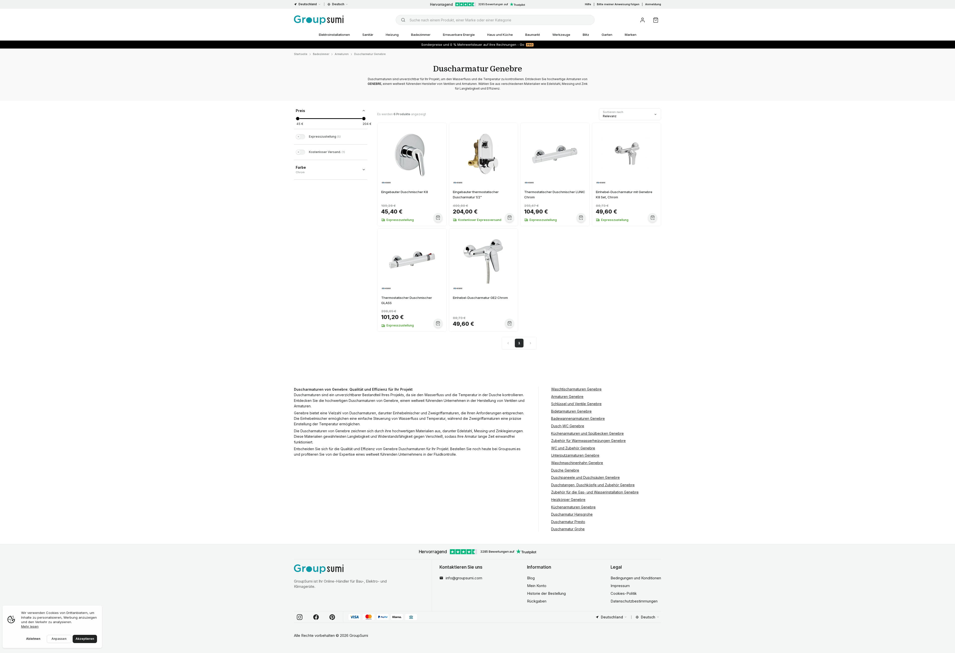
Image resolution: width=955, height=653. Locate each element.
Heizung (392, 35)
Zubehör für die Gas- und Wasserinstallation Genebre (595, 492)
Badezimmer (420, 35)
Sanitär (367, 35)
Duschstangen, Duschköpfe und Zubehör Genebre (593, 485)
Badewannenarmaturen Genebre (578, 418)
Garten (607, 35)
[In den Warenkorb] (438, 217)
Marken (630, 35)
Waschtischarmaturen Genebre (576, 389)
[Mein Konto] (642, 20)
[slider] (297, 118)
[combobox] (495, 20)
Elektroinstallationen (334, 35)
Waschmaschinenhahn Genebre (577, 463)
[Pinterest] (332, 617)
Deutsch (338, 4)
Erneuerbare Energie (459, 35)
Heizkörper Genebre (568, 499)
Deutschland (307, 4)
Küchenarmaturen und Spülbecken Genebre (587, 433)
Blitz (586, 35)
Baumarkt (532, 35)
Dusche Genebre (565, 470)
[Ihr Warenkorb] (655, 20)
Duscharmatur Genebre (370, 54)
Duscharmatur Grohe (568, 529)
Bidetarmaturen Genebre (571, 411)
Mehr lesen (30, 626)
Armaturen (342, 54)
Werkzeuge (561, 35)
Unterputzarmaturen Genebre (575, 455)
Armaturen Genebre (567, 396)
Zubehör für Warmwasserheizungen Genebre (588, 440)
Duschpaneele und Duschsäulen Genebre (585, 477)
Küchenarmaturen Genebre (573, 507)
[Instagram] (299, 617)
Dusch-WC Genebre (567, 426)
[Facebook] (316, 617)
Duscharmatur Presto (568, 522)
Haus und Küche (500, 35)
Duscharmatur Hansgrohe (572, 514)
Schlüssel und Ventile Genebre (576, 404)
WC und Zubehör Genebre (573, 448)
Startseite (300, 54)
